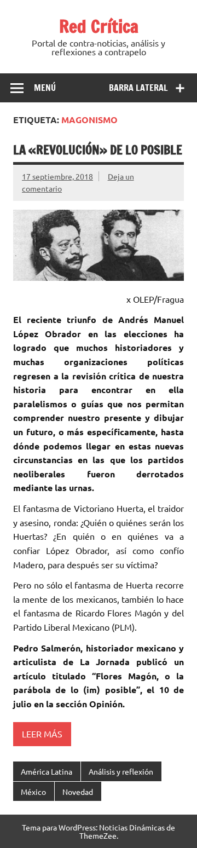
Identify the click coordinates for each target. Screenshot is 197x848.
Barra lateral (138, 88)
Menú (45, 88)
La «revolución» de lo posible (97, 149)
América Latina (46, 771)
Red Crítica (98, 26)
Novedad (77, 792)
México (33, 792)
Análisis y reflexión (121, 771)
